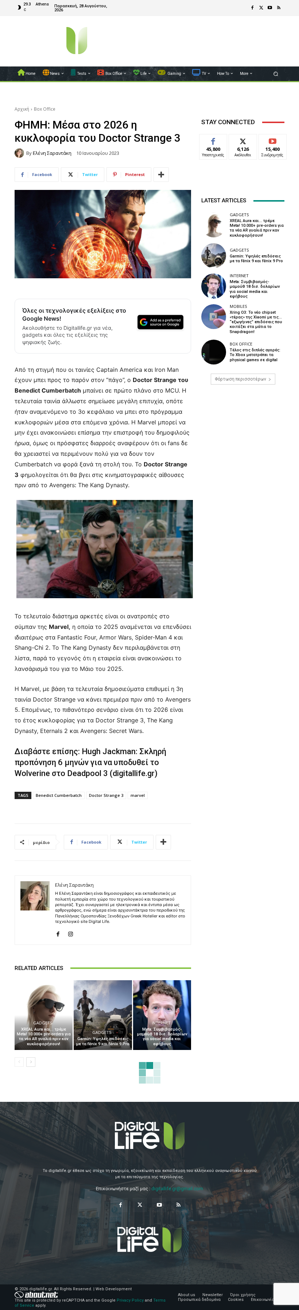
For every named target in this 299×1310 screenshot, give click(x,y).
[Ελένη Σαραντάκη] (20, 153)
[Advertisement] (242, 446)
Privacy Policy (130, 1300)
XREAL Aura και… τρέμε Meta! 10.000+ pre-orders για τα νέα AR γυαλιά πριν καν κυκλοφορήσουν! (44, 1036)
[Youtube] (269, 8)
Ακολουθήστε (245, 139)
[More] (161, 174)
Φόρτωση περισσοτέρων (240, 379)
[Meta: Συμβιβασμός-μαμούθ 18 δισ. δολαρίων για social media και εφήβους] (162, 1015)
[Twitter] (261, 8)
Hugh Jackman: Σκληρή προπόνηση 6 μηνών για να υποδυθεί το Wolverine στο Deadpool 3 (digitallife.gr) (90, 762)
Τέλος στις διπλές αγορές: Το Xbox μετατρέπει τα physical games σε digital (255, 355)
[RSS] (278, 8)
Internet (161, 1023)
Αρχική (22, 109)
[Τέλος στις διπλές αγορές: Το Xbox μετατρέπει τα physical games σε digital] (213, 352)
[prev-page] (19, 1062)
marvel (138, 795)
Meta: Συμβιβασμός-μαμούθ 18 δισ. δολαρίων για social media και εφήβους (162, 1036)
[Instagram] (70, 932)
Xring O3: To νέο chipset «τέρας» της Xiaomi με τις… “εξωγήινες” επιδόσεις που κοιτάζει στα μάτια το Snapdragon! (256, 322)
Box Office (44, 109)
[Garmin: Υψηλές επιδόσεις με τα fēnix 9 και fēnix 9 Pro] (103, 1015)
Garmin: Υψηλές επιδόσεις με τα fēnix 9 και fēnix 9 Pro (102, 1041)
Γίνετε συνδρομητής (276, 142)
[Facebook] (252, 8)
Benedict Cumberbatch (59, 795)
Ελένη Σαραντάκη (52, 153)
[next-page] (30, 1062)
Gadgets (42, 1023)
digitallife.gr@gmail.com (177, 1188)
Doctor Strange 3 (106, 795)
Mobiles (238, 306)
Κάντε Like (213, 139)
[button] (276, 73)
